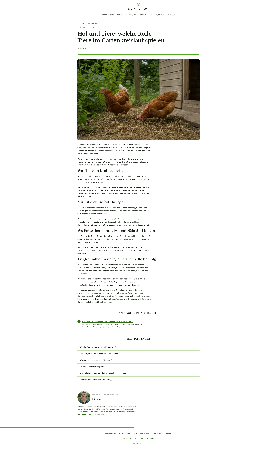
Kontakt (150, 438)
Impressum (127, 438)
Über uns (171, 15)
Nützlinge (160, 15)
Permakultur (131, 15)
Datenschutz (139, 438)
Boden (120, 15)
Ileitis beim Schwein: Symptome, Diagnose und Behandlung (107, 321)
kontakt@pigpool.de (89, 414)
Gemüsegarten (146, 15)
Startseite (81, 23)
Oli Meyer (83, 48)
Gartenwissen (108, 15)
